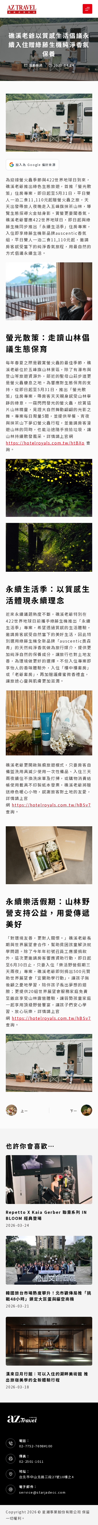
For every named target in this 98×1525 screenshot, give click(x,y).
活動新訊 (36, 65)
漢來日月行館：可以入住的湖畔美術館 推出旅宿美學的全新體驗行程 (47, 1377)
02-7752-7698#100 (36, 1446)
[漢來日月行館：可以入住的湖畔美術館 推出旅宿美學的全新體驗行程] (49, 1341)
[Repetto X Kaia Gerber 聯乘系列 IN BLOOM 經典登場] (49, 1179)
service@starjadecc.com (42, 1492)
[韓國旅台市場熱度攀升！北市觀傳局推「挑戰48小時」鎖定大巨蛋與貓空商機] (49, 1260)
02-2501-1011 (31, 1461)
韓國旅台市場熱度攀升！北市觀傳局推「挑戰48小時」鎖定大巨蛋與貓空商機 (48, 1296)
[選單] (87, 9)
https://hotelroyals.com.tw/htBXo (45, 443)
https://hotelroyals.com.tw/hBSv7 (51, 805)
